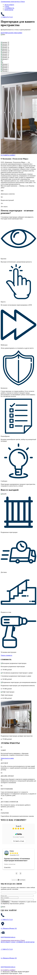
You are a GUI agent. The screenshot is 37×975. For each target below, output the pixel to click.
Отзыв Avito (7, 867)
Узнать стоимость (6, 655)
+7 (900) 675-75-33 (7, 17)
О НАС (7, 6)
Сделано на (14, 879)
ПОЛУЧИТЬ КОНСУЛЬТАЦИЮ (11, 33)
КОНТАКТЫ (9, 10)
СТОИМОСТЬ (9, 8)
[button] (16, 873)
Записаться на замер (7, 758)
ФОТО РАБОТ (9, 5)
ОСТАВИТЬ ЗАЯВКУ (8, 155)
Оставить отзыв (18, 841)
